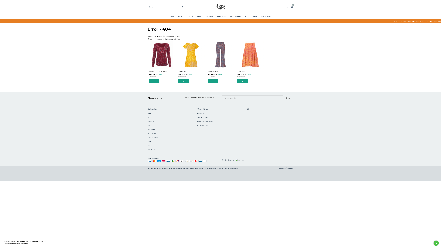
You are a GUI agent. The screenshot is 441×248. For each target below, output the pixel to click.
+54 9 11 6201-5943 (203, 117)
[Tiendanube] (286, 168)
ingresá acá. (219, 168)
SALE (180, 17)
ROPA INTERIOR (236, 17)
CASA (247, 17)
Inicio (172, 17)
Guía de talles (266, 17)
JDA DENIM (209, 17)
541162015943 (201, 113)
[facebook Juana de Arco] (252, 109)
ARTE (255, 17)
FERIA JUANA (222, 17)
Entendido (24, 243)
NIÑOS (199, 17)
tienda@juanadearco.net (205, 122)
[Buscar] (181, 7)
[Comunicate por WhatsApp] (436, 243)
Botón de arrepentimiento (231, 168)
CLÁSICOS (189, 17)
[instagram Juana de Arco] (248, 109)
